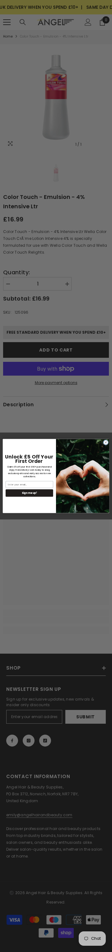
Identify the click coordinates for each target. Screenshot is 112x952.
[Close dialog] (105, 442)
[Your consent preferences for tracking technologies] (106, 714)
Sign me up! (29, 493)
